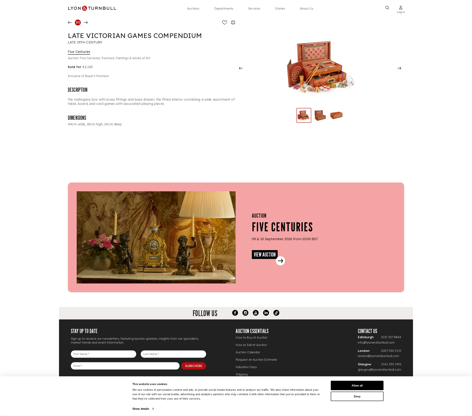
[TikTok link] (276, 313)
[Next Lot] (86, 22)
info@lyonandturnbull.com (376, 342)
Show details (140, 408)
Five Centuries (79, 52)
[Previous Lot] (70, 22)
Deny (357, 396)
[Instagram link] (245, 313)
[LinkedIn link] (266, 313)
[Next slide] (399, 68)
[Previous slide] (240, 68)
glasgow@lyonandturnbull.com (379, 369)
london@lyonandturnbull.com (378, 356)
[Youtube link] (256, 313)
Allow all (357, 385)
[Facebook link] (235, 313)
